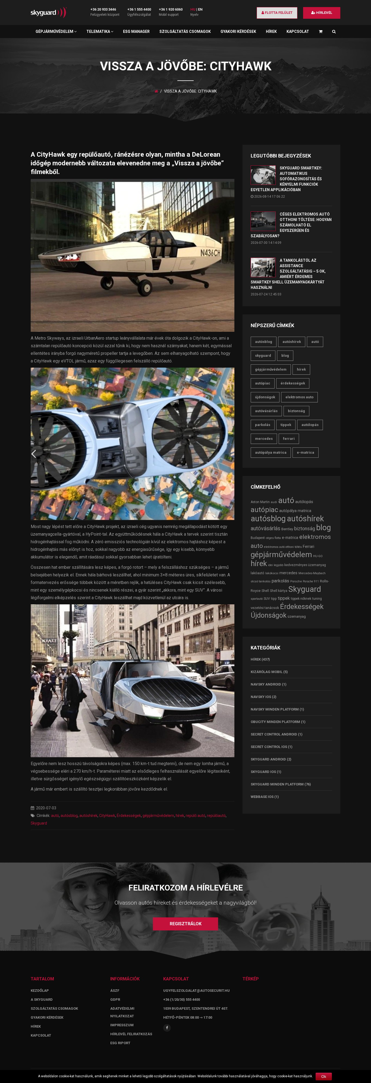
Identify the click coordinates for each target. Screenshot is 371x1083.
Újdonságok (265, 397)
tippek (286, 425)
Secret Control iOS (269, 747)
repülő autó (195, 815)
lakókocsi (271, 573)
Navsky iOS (261, 697)
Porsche (296, 581)
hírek (180, 815)
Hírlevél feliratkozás (131, 1034)
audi (274, 502)
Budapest (258, 538)
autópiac (262, 383)
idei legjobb (275, 565)
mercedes (264, 439)
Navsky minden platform (275, 709)
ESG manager (136, 31)
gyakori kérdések (47, 1017)
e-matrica (305, 452)
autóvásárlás (266, 411)
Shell (265, 591)
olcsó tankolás (261, 581)
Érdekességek (129, 815)
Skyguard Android (268, 759)
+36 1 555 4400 (139, 9)
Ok (323, 1076)
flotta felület (278, 13)
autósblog (69, 815)
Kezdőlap (40, 991)
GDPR (115, 999)
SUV (267, 599)
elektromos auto (299, 397)
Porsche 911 (311, 581)
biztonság (296, 411)
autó (55, 815)
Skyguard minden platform (277, 784)
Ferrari (289, 439)
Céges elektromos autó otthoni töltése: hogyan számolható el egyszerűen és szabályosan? (291, 225)
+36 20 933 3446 (103, 9)
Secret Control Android (274, 734)
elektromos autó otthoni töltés (283, 547)
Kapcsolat (298, 31)
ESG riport (120, 1043)
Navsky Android (266, 684)
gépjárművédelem (158, 815)
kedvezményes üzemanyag (305, 565)
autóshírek (88, 815)
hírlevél (323, 13)
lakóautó (257, 573)
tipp (274, 598)
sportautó (257, 599)
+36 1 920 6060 (171, 9)
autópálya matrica (271, 452)
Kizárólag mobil (266, 672)
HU (193, 9)
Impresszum (122, 1025)
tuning (317, 598)
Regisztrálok (186, 923)
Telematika (98, 31)
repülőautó (216, 815)
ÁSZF (114, 991)
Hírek (271, 31)
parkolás (262, 425)
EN (200, 9)
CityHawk (107, 815)
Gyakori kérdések (238, 31)
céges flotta (273, 538)
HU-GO (318, 556)
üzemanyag (297, 616)
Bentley (287, 529)
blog (285, 355)
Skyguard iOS (263, 772)
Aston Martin (260, 502)
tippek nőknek (301, 599)
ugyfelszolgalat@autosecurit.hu (196, 991)
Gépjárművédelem (55, 31)
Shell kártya (278, 591)
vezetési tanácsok (265, 608)
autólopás (310, 425)
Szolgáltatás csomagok (185, 31)
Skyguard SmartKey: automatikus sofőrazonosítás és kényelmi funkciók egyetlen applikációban (286, 179)
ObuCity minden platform (275, 722)
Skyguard (39, 823)
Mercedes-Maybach (312, 573)
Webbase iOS (262, 797)
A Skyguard (42, 999)
